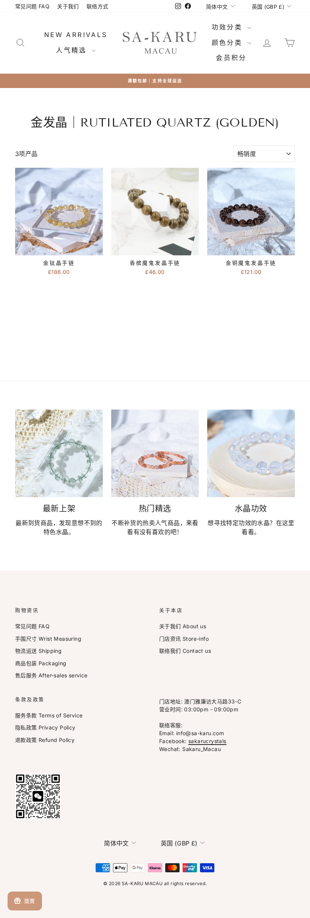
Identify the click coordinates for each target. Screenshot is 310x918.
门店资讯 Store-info (184, 638)
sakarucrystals (207, 741)
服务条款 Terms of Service (48, 715)
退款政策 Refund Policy (44, 740)
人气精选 (73, 50)
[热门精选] (155, 453)
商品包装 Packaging (41, 663)
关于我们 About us (182, 626)
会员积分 (231, 58)
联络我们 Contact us (185, 651)
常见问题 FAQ (32, 6)
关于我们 (68, 6)
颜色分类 (229, 42)
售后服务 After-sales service (51, 675)
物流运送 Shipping (38, 651)
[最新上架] (59, 453)
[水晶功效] (251, 453)
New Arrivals (76, 35)
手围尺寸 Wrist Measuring (48, 638)
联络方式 (97, 6)
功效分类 (229, 27)
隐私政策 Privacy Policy (45, 727)
